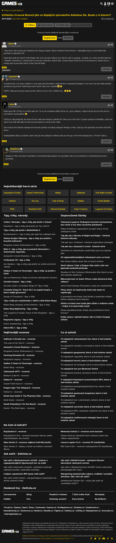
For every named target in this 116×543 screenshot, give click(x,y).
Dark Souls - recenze (14, 400)
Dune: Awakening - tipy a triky (18, 324)
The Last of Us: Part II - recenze (19, 343)
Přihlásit (68, 38)
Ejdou (11, 44)
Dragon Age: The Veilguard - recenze (22, 388)
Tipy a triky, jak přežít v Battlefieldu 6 (22, 230)
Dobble (7, 499)
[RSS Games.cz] (112, 538)
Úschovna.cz (27, 511)
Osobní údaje (49, 536)
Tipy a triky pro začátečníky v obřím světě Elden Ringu (30, 301)
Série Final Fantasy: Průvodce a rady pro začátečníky (86, 286)
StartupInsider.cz (13, 514)
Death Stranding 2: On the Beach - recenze (25, 404)
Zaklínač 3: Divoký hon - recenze (19, 339)
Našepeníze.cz (93, 511)
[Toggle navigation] (112, 3)
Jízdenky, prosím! (57, 499)
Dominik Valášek (20, 19)
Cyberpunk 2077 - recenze (17, 371)
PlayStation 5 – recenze (15, 431)
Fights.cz (58, 511)
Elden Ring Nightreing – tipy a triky (21, 309)
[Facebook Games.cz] (91, 538)
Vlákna (31, 25)
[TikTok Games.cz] (108, 538)
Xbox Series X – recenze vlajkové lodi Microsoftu (27, 442)
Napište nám (98, 536)
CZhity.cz (80, 511)
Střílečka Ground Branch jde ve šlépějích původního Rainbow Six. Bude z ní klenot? (56, 15)
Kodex (57, 536)
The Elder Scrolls (103, 193)
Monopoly (100, 494)
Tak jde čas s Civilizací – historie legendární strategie (87, 242)
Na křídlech (100, 499)
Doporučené (46, 25)
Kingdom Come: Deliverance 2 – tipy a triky (25, 245)
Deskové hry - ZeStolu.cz (20, 488)
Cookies (41, 536)
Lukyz (11, 104)
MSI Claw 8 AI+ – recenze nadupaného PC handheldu (86, 446)
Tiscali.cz (8, 507)
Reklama (25, 536)
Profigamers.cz (65, 507)
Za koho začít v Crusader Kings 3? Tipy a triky (26, 286)
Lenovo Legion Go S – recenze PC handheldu (83, 442)
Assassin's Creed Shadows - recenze (22, 347)
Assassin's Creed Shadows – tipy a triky (23, 256)
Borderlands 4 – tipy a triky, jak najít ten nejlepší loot (29, 234)
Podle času (63, 25)
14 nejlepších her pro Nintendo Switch (79, 369)
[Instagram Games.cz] (99, 538)
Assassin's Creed (12, 193)
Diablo (81, 201)
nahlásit (106, 69)
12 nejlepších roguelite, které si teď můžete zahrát (85, 357)
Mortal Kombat (58, 209)
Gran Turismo (80, 209)
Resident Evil (35, 209)
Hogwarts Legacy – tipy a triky (18, 320)
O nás (70, 536)
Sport (25, 507)
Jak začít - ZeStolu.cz (17, 453)
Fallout (12, 201)
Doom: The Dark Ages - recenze (19, 408)
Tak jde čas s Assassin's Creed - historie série (83, 246)
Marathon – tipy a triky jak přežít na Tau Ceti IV (26, 226)
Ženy (31, 507)
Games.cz (51, 507)
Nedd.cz (38, 511)
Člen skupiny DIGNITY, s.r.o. (64, 538)
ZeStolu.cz (79, 507)
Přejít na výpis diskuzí (13, 10)
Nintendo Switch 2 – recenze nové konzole (82, 431)
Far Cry (35, 201)
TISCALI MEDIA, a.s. (47, 538)
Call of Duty (58, 201)
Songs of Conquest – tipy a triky (19, 297)
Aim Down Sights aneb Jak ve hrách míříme (82, 261)
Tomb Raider (103, 201)
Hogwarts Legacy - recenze (17, 359)
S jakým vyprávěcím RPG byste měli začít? (24, 474)
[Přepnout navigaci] (105, 3)
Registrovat (49, 38)
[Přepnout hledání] (101, 3)
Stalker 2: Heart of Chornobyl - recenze (23, 363)
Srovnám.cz (107, 511)
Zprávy (17, 507)
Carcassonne (10, 494)
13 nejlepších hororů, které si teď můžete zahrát (84, 361)
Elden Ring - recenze (14, 367)
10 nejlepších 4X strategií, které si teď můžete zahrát (86, 365)
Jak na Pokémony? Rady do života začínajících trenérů (30, 278)
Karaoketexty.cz (11, 511)
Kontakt (64, 536)
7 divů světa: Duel (81, 494)
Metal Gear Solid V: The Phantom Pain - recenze (27, 396)
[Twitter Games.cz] (95, 538)
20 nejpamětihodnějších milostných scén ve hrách (85, 257)
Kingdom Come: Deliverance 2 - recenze (23, 351)
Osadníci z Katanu (58, 494)
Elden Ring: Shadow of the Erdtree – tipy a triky (27, 305)
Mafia (58, 193)
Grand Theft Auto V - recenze (18, 384)
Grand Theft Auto (35, 193)
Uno (28, 499)
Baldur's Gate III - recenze (16, 376)
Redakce (33, 536)
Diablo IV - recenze (13, 380)
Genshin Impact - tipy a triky (17, 282)
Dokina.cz (69, 511)
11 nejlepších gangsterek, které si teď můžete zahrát (86, 352)
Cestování (40, 507)
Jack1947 (12, 77)
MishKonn (15, 149)
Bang (29, 494)
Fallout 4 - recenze (13, 392)
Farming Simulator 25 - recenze (19, 355)
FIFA (12, 209)
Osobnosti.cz (92, 507)
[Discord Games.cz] (103, 538)
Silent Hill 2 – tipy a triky (15, 328)
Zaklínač (81, 193)
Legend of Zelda (103, 209)
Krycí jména (78, 499)
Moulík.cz (48, 511)
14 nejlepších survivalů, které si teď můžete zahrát (85, 407)
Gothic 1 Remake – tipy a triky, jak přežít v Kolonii (27, 222)
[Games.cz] (12, 3)
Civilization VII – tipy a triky (17, 260)
